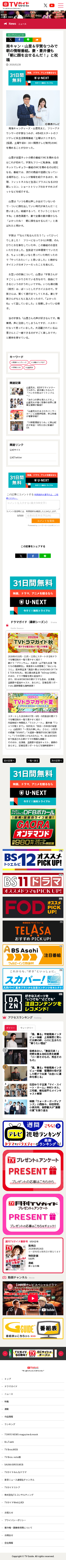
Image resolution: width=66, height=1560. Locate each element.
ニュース (8, 1393)
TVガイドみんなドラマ (15, 1472)
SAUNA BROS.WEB (13, 1464)
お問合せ (8, 1535)
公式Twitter (16, 457)
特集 (6, 1401)
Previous (5, 1353)
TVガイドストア (12, 1487)
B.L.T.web (9, 1441)
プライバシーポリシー (15, 1520)
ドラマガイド (10, 1386)
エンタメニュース (16, 34)
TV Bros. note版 (12, 1457)
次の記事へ (56, 760)
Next (61, 1353)
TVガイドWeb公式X (14, 1502)
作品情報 (8, 1416)
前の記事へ (9, 760)
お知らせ (8, 1512)
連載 (6, 1408)
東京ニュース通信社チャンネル (19, 1479)
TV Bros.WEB (11, 1449)
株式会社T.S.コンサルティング (18, 1494)
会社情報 (8, 1542)
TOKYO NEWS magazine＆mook (21, 1434)
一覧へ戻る (33, 760)
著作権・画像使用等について (18, 1527)
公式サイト (15, 449)
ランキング (9, 1424)
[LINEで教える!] (28, 40)
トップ (7, 1378)
